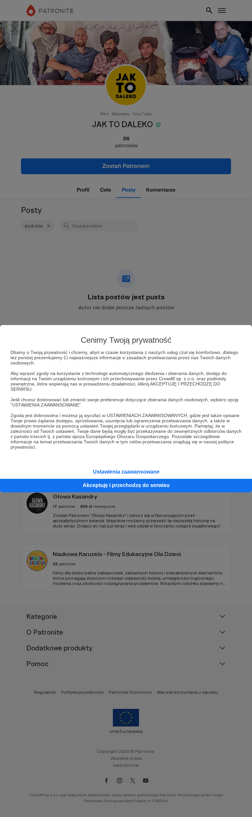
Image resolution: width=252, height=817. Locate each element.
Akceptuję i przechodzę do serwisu (126, 485)
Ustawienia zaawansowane (126, 472)
